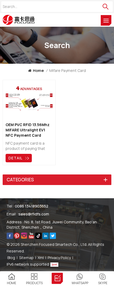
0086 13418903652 (31, 206)
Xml (41, 257)
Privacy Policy (59, 257)
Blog (11, 257)
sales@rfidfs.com (33, 213)
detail (15, 157)
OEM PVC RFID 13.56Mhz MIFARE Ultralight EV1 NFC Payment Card (28, 130)
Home (38, 70)
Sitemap (26, 257)
